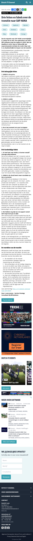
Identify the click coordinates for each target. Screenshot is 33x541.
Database (13, 29)
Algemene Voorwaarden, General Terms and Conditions (16, 534)
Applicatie (15, 25)
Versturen (6, 477)
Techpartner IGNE (16, 539)
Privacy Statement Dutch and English (16, 536)
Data (4, 29)
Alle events (6, 388)
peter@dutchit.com (7, 521)
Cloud (22, 29)
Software (5, 25)
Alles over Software (9, 442)
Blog (4, 34)
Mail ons (4, 510)
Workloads (13, 34)
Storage (23, 34)
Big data (25, 25)
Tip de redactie (7, 300)
